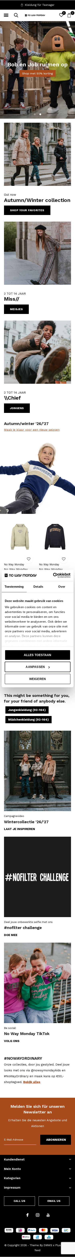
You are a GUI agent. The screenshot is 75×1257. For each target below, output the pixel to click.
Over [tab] (61, 586)
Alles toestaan (37, 654)
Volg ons (11, 1041)
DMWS (48, 1245)
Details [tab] (38, 586)
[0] (69, 15)
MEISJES (16, 309)
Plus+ (58, 1245)
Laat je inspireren (19, 829)
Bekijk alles (31, 1082)
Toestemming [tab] (14, 586)
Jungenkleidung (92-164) (27, 710)
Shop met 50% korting (37, 73)
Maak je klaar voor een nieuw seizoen (32, 430)
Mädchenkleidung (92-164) (28, 719)
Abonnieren (56, 1140)
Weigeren (37, 678)
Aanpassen (35, 667)
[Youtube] (48, 1215)
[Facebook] (27, 1215)
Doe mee (10, 935)
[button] (6, 15)
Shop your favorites (27, 210)
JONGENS (17, 408)
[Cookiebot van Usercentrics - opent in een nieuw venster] (53, 575)
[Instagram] (37, 1215)
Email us (53, 1200)
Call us (19, 1200)
